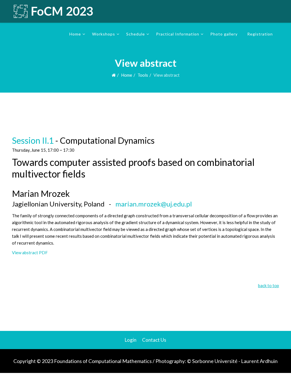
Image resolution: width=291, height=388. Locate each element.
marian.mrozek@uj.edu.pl (153, 204)
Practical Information (177, 34)
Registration (260, 34)
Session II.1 (33, 140)
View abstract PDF (30, 252)
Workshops (103, 34)
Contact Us (154, 340)
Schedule (135, 34)
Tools (143, 75)
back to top (268, 285)
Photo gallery (224, 34)
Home (75, 34)
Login (130, 340)
